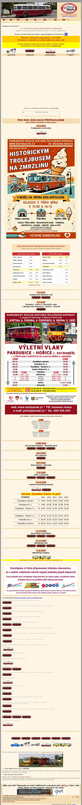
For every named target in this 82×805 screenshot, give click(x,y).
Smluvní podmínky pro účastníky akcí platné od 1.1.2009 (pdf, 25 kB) (44, 28)
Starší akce (31, 22)
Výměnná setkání (40, 22)
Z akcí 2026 (15, 22)
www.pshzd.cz (65, 16)
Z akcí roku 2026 (45, 34)
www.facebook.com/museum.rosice (30, 800)
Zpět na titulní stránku (9, 801)
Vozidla (31, 19)
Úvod (7, 19)
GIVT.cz (64, 785)
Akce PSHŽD (8, 16)
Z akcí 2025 (23, 22)
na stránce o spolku (45, 752)
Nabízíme (40, 19)
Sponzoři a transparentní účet (37, 798)
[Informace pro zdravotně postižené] (66, 34)
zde (65, 770)
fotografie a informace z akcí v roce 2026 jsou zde (28, 597)
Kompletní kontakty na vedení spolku (13, 797)
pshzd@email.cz (41, 795)
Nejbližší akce (7, 22)
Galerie (59, 19)
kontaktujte (24, 772)
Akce (14, 19)
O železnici (50, 19)
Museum (22, 19)
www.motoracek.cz (72, 16)
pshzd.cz (74, 804)
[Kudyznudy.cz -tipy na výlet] (41, 115)
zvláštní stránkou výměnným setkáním (21, 776)
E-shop (68, 19)
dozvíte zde (56, 46)
